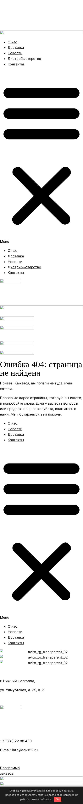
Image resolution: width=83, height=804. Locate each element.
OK (57, 799)
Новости (15, 53)
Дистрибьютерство (24, 59)
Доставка (16, 47)
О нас (12, 42)
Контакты (16, 64)
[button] (41, 158)
